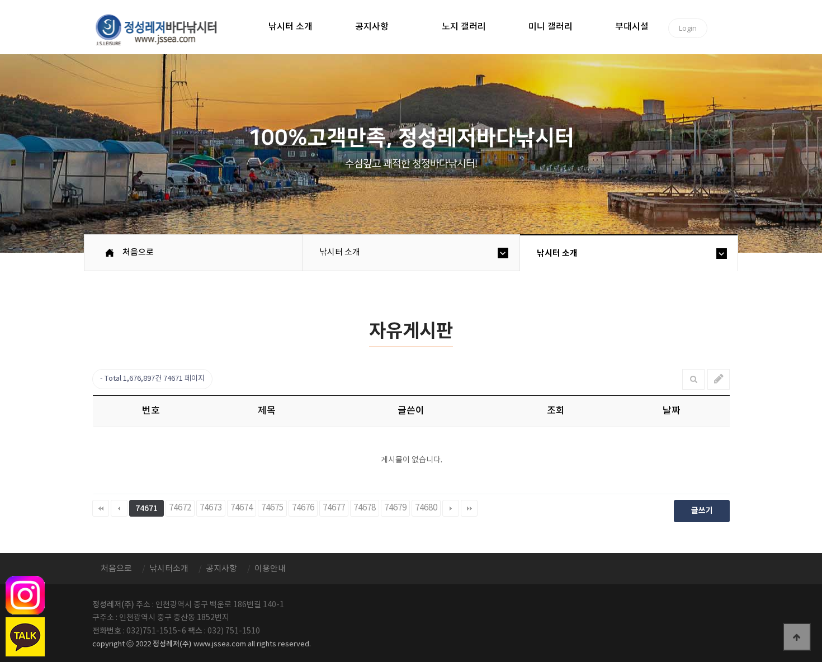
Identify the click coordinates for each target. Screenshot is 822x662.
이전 (119, 508)
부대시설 (632, 27)
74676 (303, 508)
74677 (334, 508)
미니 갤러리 (550, 27)
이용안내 (270, 569)
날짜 (672, 411)
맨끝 (469, 508)
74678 (364, 508)
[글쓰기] (718, 379)
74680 (426, 508)
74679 (395, 508)
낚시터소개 (168, 569)
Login (688, 28)
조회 (556, 411)
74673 (211, 508)
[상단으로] (797, 637)
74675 (272, 508)
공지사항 (372, 27)
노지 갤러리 (464, 27)
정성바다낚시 (163, 29)
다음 (450, 508)
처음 (100, 508)
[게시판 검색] (694, 379)
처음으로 (138, 252)
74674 (241, 508)
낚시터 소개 (290, 27)
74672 (180, 508)
